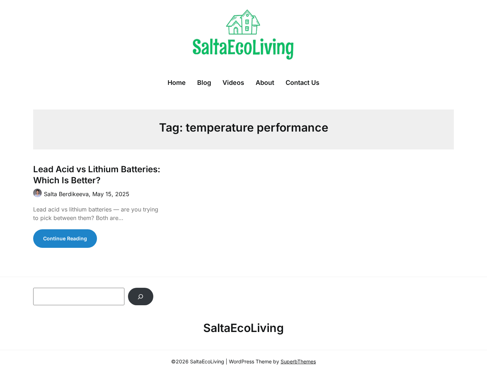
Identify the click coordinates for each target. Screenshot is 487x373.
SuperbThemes (298, 361)
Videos (233, 82)
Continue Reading (65, 238)
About (265, 82)
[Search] (140, 296)
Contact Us (302, 82)
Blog (204, 82)
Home (177, 82)
